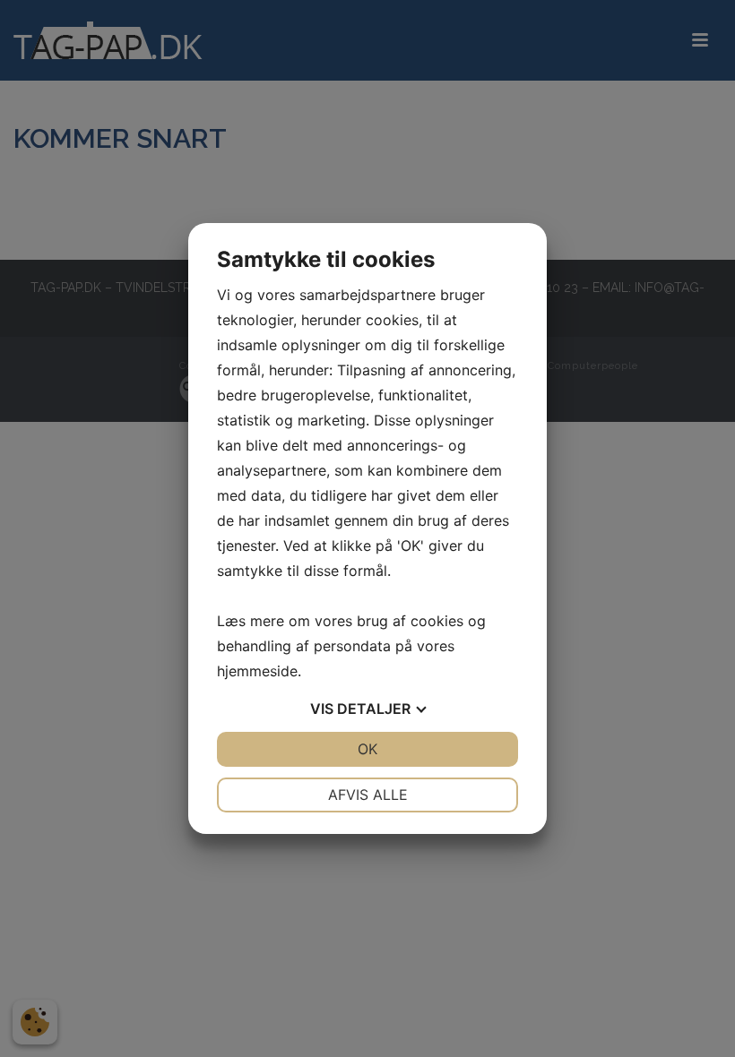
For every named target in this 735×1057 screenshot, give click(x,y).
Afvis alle (368, 794)
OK (367, 749)
